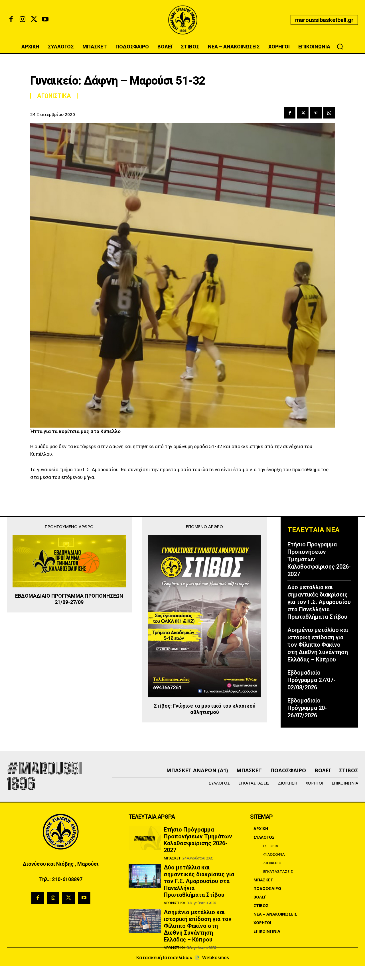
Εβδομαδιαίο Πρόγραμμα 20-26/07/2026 (307, 708)
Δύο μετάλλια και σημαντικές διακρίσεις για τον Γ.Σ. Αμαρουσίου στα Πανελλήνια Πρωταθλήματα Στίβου (319, 602)
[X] (34, 20)
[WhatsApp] (329, 113)
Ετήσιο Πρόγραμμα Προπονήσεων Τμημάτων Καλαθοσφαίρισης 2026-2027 (198, 839)
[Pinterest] (316, 113)
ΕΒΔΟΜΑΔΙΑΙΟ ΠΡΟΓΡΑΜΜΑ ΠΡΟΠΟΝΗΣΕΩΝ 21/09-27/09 (69, 599)
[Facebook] (11, 20)
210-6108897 (67, 879)
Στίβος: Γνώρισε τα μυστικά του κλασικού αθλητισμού (205, 709)
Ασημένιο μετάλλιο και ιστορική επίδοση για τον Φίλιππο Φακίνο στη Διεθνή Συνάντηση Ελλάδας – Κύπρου (317, 644)
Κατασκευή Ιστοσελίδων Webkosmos (182, 957)
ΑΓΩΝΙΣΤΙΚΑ (54, 96)
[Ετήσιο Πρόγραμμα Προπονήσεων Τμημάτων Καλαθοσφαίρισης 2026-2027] (145, 838)
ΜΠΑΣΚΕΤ (172, 858)
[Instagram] (22, 20)
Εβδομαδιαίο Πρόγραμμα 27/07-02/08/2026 (311, 680)
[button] (340, 46)
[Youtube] (45, 20)
